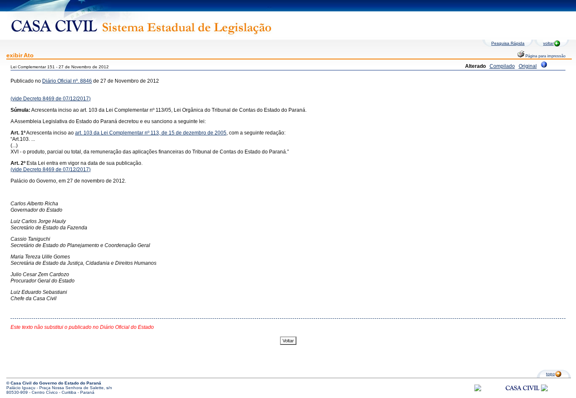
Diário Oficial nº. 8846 (67, 81)
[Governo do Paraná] (544, 389)
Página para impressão (544, 56)
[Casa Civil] (522, 395)
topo (550, 373)
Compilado (502, 66)
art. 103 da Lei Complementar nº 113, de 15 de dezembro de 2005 (150, 133)
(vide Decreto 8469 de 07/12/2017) (51, 99)
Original (528, 66)
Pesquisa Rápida (508, 43)
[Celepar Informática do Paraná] (477, 389)
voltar (548, 43)
